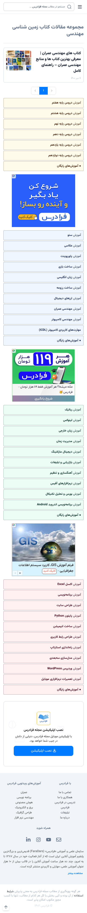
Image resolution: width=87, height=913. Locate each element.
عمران (24, 792)
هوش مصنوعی (24, 802)
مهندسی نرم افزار (24, 817)
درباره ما (65, 817)
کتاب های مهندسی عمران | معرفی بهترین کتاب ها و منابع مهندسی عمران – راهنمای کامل (58, 62)
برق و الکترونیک (24, 807)
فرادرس (65, 807)
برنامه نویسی (24, 797)
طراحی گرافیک (24, 812)
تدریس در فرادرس (65, 802)
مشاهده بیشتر (75, 873)
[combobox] (36, 7)
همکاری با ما (64, 797)
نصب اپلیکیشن (41, 750)
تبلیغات (65, 812)
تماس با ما (65, 792)
